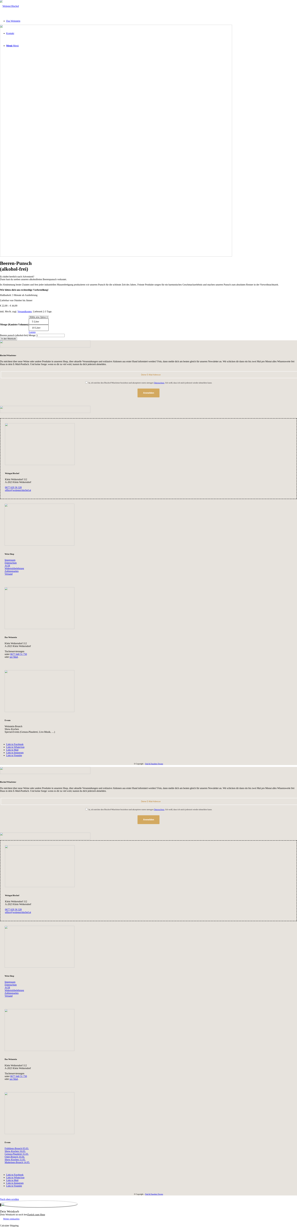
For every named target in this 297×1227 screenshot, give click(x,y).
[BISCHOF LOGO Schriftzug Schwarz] (9, 6)
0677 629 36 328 (13, 487)
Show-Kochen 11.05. (15, 1159)
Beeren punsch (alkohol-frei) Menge (17, 335)
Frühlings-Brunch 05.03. (17, 1148)
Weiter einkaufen (11, 1219)
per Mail (14, 657)
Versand (9, 574)
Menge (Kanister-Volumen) (14, 324)
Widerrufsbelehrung (14, 568)
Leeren (32, 332)
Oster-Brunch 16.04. (15, 1156)
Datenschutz (159, 383)
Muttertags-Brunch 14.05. (17, 1162)
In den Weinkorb (8, 339)
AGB (7, 565)
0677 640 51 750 (18, 654)
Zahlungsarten (12, 571)
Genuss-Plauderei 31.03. (17, 1154)
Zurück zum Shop (36, 1214)
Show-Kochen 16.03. (15, 1151)
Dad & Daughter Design (154, 764)
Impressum (10, 560)
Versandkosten (24, 311)
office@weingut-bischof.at (18, 490)
